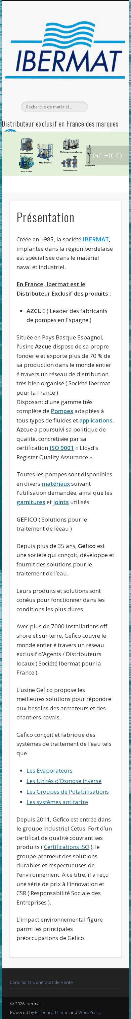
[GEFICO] (65, 154)
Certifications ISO (66, 847)
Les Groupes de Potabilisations (68, 791)
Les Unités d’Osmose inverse (64, 781)
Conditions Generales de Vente (41, 982)
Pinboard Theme (52, 1012)
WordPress (89, 1012)
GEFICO (107, 155)
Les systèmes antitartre (57, 802)
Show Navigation (105, 60)
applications (96, 420)
